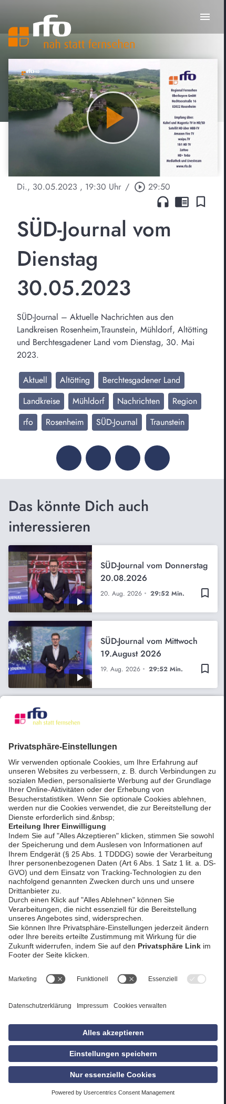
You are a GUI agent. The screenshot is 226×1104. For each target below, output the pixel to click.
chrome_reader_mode (181, 201)
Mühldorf (89, 401)
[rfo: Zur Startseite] (71, 31)
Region (184, 401)
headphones (163, 201)
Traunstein (167, 422)
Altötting (75, 380)
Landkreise (41, 401)
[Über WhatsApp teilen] (127, 458)
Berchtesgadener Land (141, 380)
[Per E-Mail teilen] (157, 458)
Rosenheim (65, 422)
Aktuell (35, 380)
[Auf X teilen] (98, 458)
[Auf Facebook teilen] (68, 458)
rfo (28, 422)
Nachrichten (138, 401)
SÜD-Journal (117, 422)
